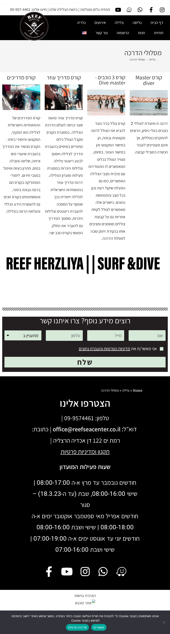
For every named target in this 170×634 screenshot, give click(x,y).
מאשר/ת (98, 627)
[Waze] (129, 10)
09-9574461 (79, 418)
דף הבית (157, 22)
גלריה (81, 22)
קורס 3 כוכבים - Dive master (110, 80)
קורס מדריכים (21, 77)
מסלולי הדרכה (137, 59)
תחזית (158, 32)
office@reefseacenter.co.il (86, 429)
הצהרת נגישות (85, 595)
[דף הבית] (160, 59)
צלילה (119, 22)
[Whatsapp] (140, 10)
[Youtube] (118, 10)
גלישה (137, 22)
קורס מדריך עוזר (64, 77)
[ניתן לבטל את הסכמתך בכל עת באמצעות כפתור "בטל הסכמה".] (164, 622)
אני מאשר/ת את (118, 348)
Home (137, 390)
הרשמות (123, 32)
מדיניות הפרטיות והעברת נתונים (104, 348)
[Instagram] (162, 10)
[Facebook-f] (151, 10)
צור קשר (101, 32)
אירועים (100, 22)
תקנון (104, 451)
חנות (141, 32)
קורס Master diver (148, 80)
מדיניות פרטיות (77, 627)
